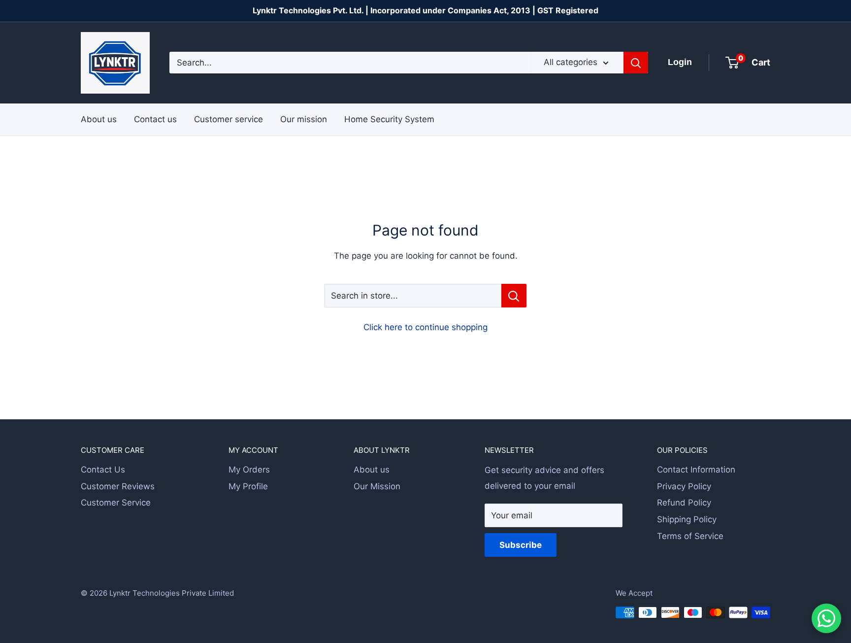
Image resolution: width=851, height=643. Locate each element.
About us (99, 119)
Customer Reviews (118, 486)
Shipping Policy (687, 519)
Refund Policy (684, 503)
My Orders (249, 469)
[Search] (635, 62)
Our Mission (377, 486)
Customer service (228, 119)
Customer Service (116, 503)
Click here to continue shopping (425, 327)
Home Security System (389, 119)
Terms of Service (690, 536)
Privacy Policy (684, 486)
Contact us (155, 119)
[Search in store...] (513, 295)
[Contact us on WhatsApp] (826, 618)
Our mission (303, 119)
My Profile (248, 486)
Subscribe (520, 545)
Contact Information (696, 469)
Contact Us (103, 469)
